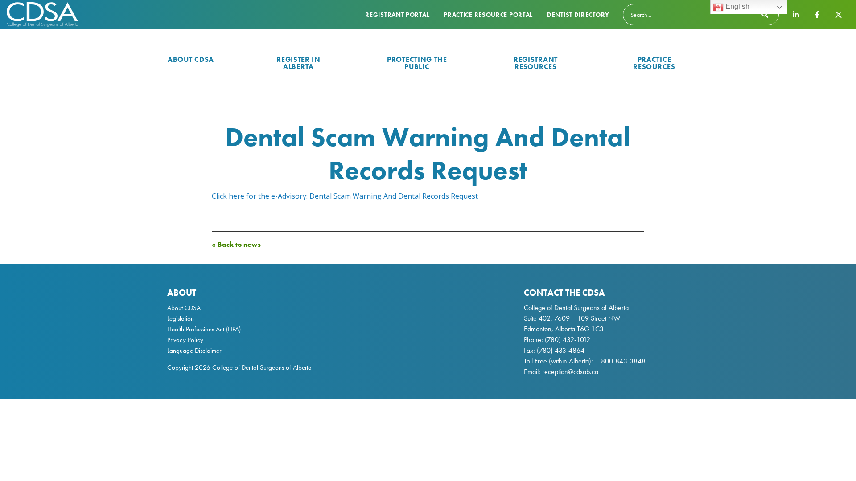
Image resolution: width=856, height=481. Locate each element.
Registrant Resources (536, 63)
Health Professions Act (195, 329)
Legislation (180, 318)
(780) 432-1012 (567, 339)
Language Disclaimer (194, 350)
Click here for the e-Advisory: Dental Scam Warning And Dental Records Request (345, 196)
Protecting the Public (417, 63)
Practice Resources (654, 63)
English (736, 6)
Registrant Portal (397, 15)
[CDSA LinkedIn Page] (796, 14)
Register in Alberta (298, 63)
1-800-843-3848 (619, 361)
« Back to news (236, 244)
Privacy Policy (185, 339)
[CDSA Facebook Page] (817, 14)
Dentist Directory (578, 15)
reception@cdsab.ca (570, 371)
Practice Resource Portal (488, 15)
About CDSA (191, 59)
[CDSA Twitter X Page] (838, 14)
